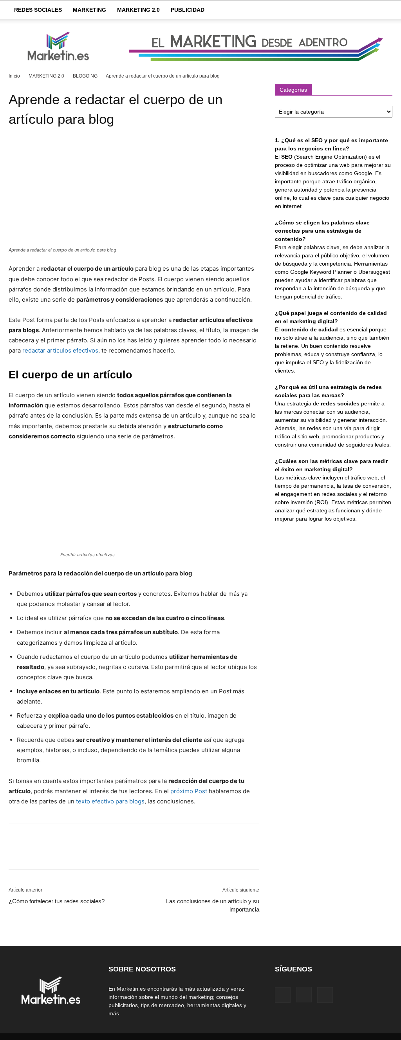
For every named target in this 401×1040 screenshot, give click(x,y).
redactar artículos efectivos (60, 350)
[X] (34, 853)
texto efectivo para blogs (110, 801)
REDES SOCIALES (38, 10)
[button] (383, 10)
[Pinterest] (52, 853)
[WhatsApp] (70, 853)
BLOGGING (85, 76)
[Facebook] (16, 853)
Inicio (14, 76)
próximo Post (189, 791)
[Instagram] (304, 994)
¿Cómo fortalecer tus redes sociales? (57, 901)
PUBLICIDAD (187, 10)
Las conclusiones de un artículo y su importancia (212, 905)
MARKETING (89, 10)
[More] (89, 853)
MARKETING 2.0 (138, 10)
